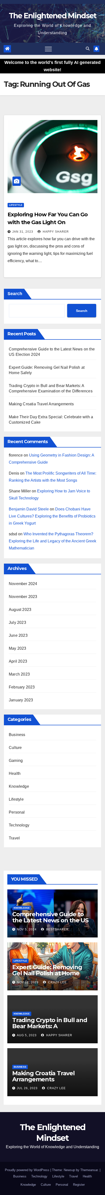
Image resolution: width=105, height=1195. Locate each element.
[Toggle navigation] (48, 49)
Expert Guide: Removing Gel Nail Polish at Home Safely (47, 973)
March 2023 (19, 674)
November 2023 (23, 597)
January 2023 (21, 700)
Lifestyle (15, 205)
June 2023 (18, 635)
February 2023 (22, 687)
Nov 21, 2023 (28, 982)
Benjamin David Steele (29, 509)
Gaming (16, 760)
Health (15, 773)
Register (79, 1184)
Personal (17, 812)
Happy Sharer (55, 231)
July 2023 (17, 622)
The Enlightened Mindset (52, 15)
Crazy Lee (57, 982)
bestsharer (57, 929)
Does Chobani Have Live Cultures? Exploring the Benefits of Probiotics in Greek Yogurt (52, 516)
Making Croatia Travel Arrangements (41, 404)
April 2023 (18, 661)
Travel (14, 838)
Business (17, 735)
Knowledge (19, 786)
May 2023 (17, 648)
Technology (19, 825)
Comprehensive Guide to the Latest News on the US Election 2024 (50, 920)
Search (15, 293)
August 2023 (20, 609)
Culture (15, 748)
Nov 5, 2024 (27, 929)
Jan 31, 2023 (22, 231)
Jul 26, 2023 (27, 1088)
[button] (88, 49)
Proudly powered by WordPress (27, 1170)
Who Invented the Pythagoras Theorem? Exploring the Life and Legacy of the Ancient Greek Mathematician (52, 541)
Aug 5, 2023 (27, 1035)
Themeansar (89, 1170)
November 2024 (23, 584)
